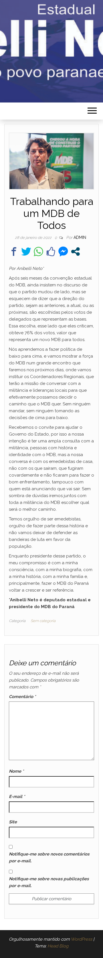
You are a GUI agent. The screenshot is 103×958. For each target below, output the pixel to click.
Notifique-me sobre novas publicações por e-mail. (49, 882)
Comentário (22, 696)
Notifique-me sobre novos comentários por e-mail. (49, 857)
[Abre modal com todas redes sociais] (75, 252)
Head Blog (57, 946)
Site (13, 821)
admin (80, 237)
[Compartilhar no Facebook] (14, 252)
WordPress (81, 939)
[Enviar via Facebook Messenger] (63, 252)
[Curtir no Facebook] (51, 252)
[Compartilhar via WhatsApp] (38, 252)
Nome (16, 771)
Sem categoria (43, 621)
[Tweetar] (26, 252)
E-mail (17, 796)
